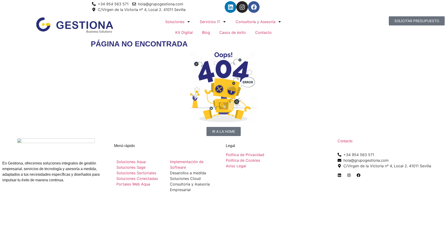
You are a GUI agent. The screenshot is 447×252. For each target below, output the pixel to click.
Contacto (263, 32)
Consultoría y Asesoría (255, 21)
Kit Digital (184, 32)
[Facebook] (254, 7)
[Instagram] (242, 7)
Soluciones (174, 21)
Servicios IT (210, 21)
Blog (206, 32)
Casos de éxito (232, 32)
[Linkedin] (230, 7)
